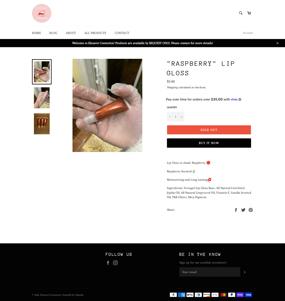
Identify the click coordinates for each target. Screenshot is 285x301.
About (71, 33)
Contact (122, 33)
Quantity (172, 107)
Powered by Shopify (73, 294)
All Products (95, 33)
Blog (53, 33)
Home (36, 33)
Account (248, 33)
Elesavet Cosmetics (50, 294)
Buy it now (209, 143)
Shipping (172, 87)
